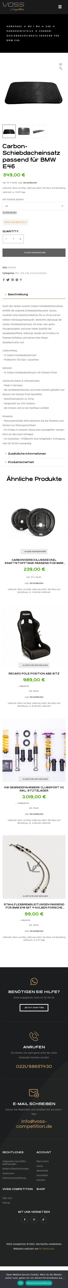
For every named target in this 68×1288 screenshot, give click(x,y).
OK (20, 1283)
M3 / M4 (34, 26)
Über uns (7, 1198)
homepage (14, 26)
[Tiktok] (43, 1219)
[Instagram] (33, 1219)
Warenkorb (42, 1170)
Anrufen (34, 1047)
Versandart (42, 1175)
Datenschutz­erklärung (14, 1178)
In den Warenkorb (35, 253)
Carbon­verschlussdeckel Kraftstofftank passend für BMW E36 (34, 563)
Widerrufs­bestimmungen (15, 1168)
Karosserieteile (20, 31)
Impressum (8, 1173)
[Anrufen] (34, 1036)
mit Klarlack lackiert (13, 199)
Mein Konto (42, 1161)
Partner (6, 1203)
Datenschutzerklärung (39, 1283)
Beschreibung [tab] (18, 294)
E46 (48, 26)
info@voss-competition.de (34, 1124)
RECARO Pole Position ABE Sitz (34, 673)
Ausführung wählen (35, 665)
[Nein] (64, 1279)
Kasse (39, 1166)
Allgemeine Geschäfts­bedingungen (14, 1163)
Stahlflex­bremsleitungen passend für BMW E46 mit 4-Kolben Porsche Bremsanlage (34, 907)
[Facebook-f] (24, 1219)
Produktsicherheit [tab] (21, 462)
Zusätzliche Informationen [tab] (27, 453)
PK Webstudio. (47, 1249)
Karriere (40, 1180)
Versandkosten (30, 182)
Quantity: (10, 231)
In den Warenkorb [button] (35, 551)
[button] (60, 7)
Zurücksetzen (9, 212)
